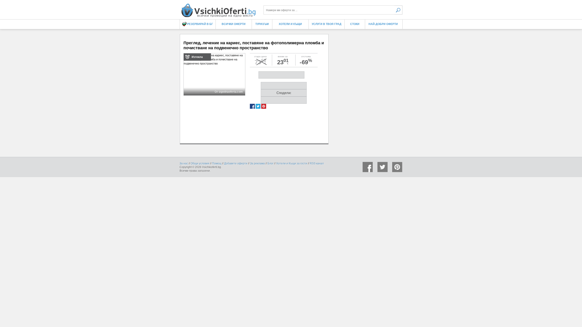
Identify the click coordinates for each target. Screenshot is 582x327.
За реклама (257, 163)
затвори (360, 27)
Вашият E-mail (225, 40)
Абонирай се (257, 84)
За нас (184, 163)
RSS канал (317, 163)
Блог (270, 163)
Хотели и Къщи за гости (291, 163)
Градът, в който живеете (232, 57)
